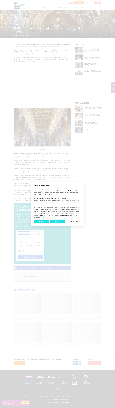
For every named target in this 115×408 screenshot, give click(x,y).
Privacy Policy (43, 215)
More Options (73, 221)
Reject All (57, 221)
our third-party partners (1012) (61, 190)
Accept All (41, 221)
